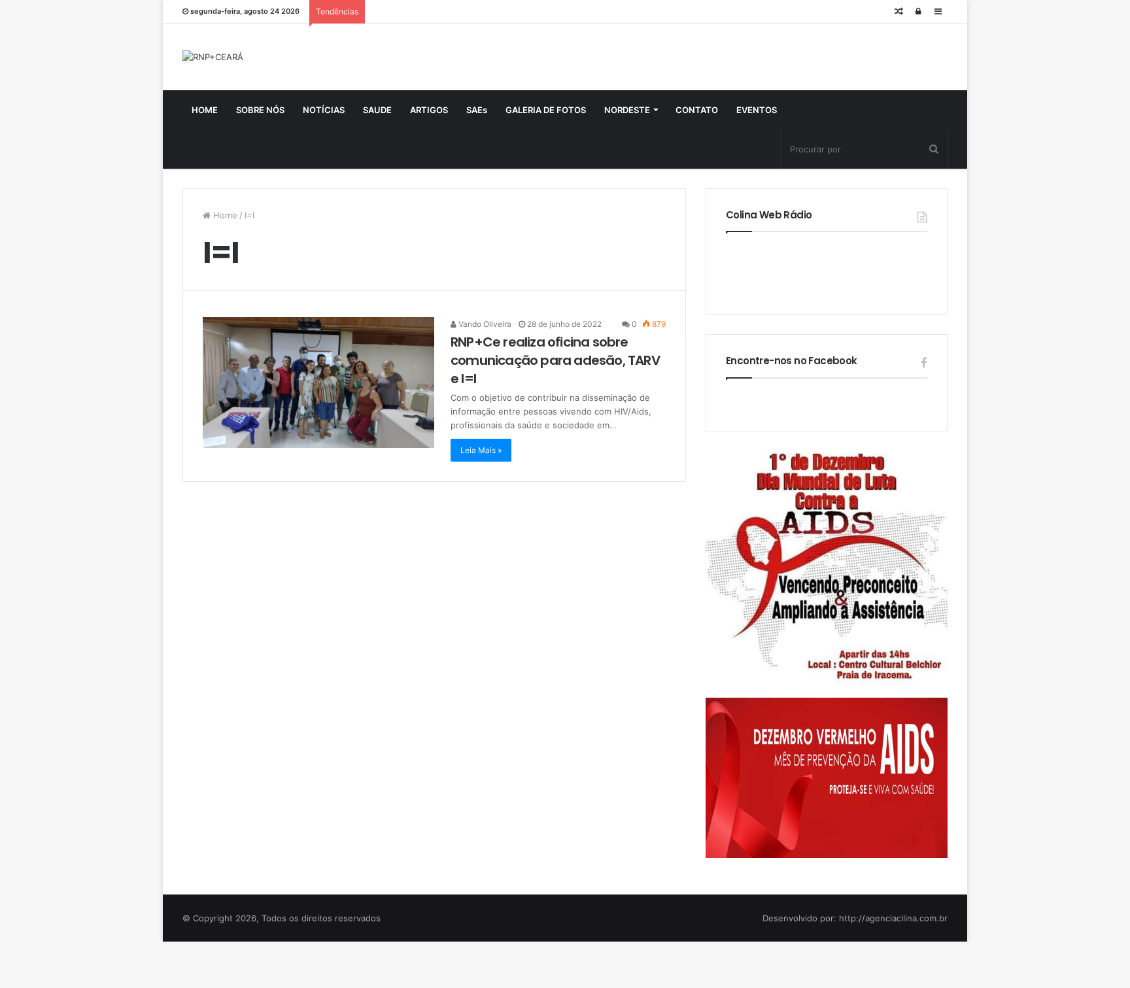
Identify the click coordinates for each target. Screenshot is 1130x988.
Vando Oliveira (483, 324)
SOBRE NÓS (260, 110)
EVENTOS (756, 110)
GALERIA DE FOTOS (545, 110)
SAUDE (377, 110)
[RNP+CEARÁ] (212, 57)
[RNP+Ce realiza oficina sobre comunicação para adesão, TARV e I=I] (318, 382)
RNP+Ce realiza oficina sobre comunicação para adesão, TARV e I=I (555, 360)
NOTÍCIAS (324, 110)
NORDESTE (627, 110)
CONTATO (697, 110)
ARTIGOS (429, 110)
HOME (205, 110)
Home (224, 215)
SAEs (476, 110)
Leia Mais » (481, 450)
